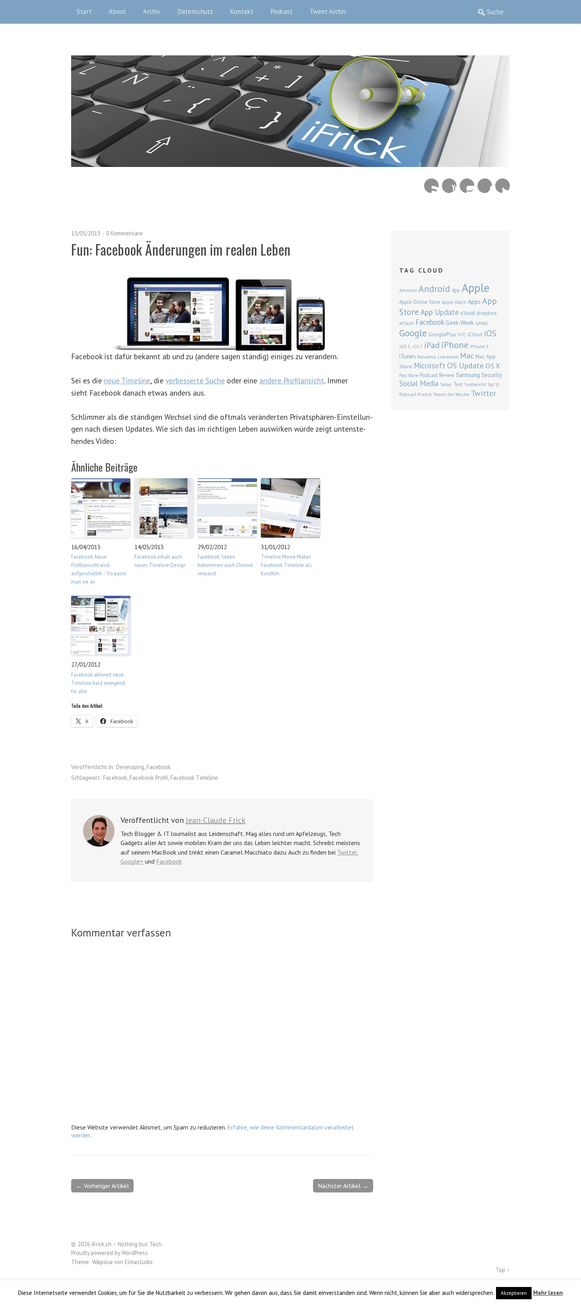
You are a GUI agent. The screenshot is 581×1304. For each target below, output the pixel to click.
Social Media (418, 383)
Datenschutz (195, 11)
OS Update (465, 365)
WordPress (135, 1253)
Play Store (408, 375)
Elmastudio (139, 1262)
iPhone (454, 345)
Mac (467, 355)
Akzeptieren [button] (514, 1293)
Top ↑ (503, 1270)
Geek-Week (460, 322)
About (117, 11)
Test (457, 384)
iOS (490, 333)
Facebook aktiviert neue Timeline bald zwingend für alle (98, 683)
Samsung (468, 375)
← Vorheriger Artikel (102, 1186)
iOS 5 (405, 346)
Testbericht (475, 384)
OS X (492, 365)
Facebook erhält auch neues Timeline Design (160, 561)
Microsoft (429, 365)
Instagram (467, 185)
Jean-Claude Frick (215, 820)
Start (84, 11)
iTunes (407, 356)
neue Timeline (127, 380)
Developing (130, 767)
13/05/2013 (85, 233)
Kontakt (241, 11)
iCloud (475, 334)
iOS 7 (417, 346)
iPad (432, 345)
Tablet (446, 384)
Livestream (448, 357)
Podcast (281, 11)
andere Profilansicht (291, 380)
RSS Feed (431, 185)
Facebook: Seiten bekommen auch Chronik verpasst (225, 565)
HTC (462, 334)
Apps (474, 301)
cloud (467, 313)
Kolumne (426, 357)
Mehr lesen (548, 1292)
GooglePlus (442, 334)
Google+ (132, 861)
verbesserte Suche (195, 380)
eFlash (406, 323)
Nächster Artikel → (343, 1186)
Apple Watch (454, 302)
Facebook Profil (149, 777)
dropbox (486, 313)
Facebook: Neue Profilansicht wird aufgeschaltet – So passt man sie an (98, 569)
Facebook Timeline (194, 777)
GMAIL (482, 323)
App (456, 290)
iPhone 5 (479, 346)
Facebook (484, 185)
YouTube (449, 185)
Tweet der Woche (451, 394)
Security (491, 375)
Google (413, 333)
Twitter (502, 185)
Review (447, 375)
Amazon (408, 290)
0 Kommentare (124, 233)
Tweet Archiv (327, 11)
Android (434, 288)
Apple (475, 287)
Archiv (151, 11)
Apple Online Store (419, 302)
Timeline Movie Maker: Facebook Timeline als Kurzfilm (286, 565)
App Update (440, 312)
